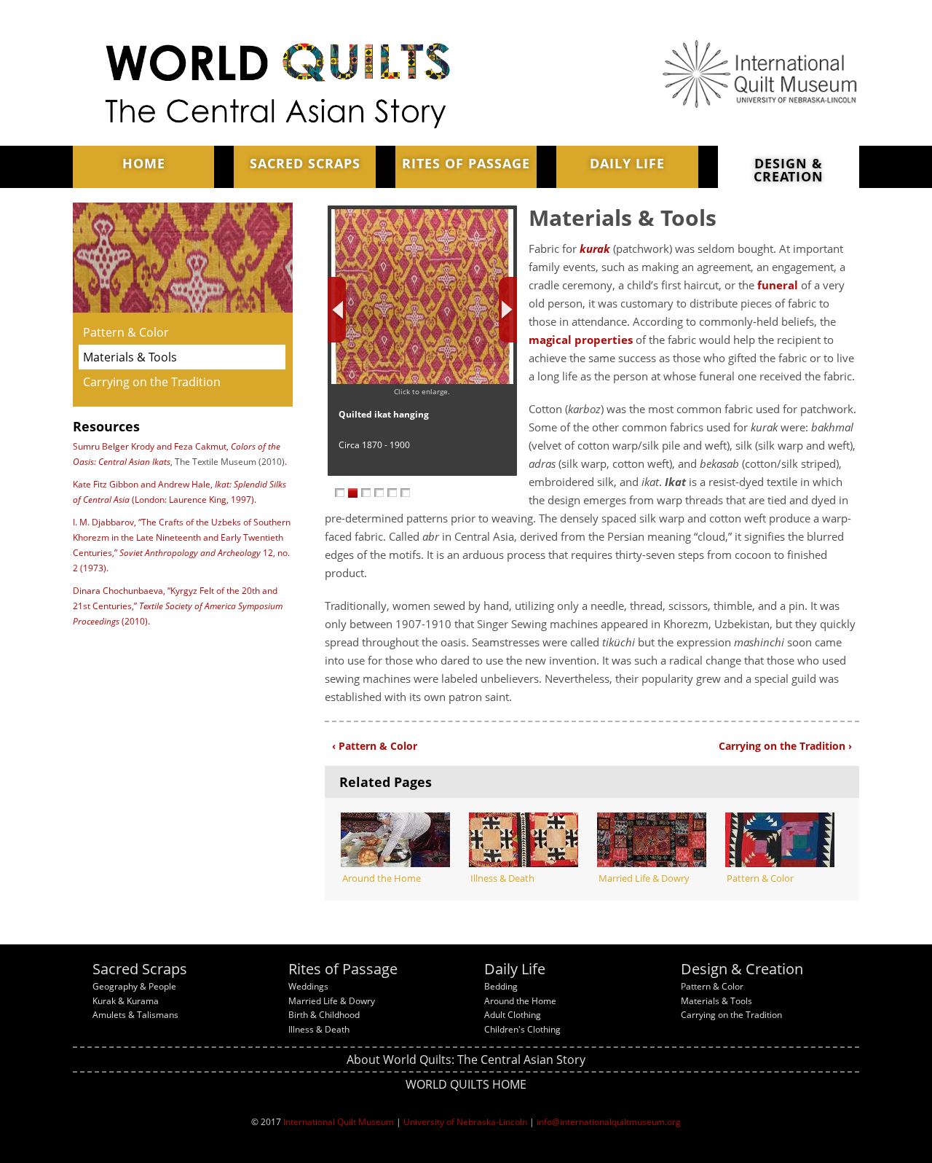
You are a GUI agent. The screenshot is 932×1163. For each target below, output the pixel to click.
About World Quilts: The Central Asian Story (466, 1060)
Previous (337, 309)
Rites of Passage (466, 163)
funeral (777, 285)
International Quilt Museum (338, 1122)
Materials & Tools (130, 357)
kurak (595, 248)
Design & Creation (789, 169)
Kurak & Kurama (125, 1001)
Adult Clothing (512, 1015)
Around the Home (520, 1001)
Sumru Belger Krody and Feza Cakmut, (152, 446)
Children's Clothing (522, 1029)
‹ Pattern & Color (374, 746)
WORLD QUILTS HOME (466, 1084)
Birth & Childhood (324, 1015)
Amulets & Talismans (135, 1015)
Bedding (501, 986)
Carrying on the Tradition (152, 382)
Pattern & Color (126, 332)
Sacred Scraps (305, 163)
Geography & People (134, 986)
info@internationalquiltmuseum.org (609, 1122)
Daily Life (627, 163)
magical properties (581, 339)
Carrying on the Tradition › (785, 746)
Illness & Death (319, 1029)
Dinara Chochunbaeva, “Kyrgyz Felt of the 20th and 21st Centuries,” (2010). (178, 605)
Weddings (308, 986)
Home (143, 163)
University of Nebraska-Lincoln (465, 1122)
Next (508, 309)
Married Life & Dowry (331, 1001)
